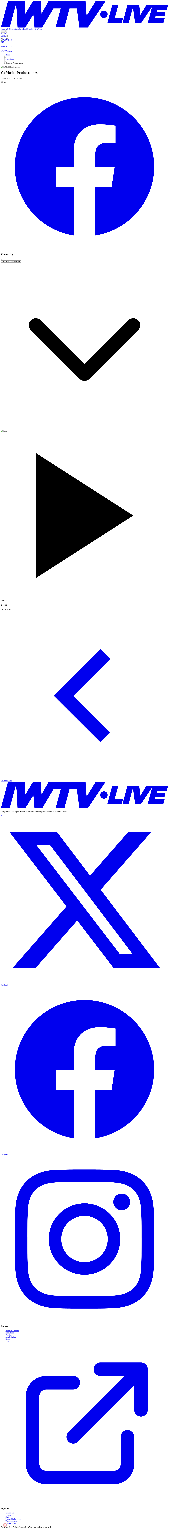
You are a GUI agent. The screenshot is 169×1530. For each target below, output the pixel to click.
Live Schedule (11, 1337)
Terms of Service (12, 1521)
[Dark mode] (6, 31)
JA (5, 33)
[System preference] (4, 31)
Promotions (14, 29)
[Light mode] (2, 31)
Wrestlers (9, 1335)
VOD (8, 29)
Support (8, 1515)
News (28, 29)
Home (3, 29)
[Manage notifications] (5, 1525)
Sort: (2, 259)
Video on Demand (12, 1331)
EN (2, 33)
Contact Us (10, 1513)
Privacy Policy (11, 1523)
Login (3, 36)
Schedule (22, 29)
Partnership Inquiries (13, 1519)
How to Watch (36, 29)
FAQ (7, 1517)
